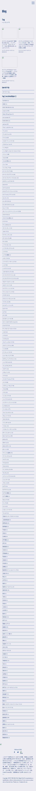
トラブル (4, 338)
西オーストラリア (6, 707)
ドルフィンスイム (6, 345)
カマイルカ (5, 187)
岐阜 (3, 613)
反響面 (4, 566)
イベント (4, 154)
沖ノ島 (4, 657)
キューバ (4, 208)
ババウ (4, 375)
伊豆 (3, 543)
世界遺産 (4, 526)
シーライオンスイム (7, 248)
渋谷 (3, 664)
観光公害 (4, 714)
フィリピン (5, 409)
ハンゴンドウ (5, 395)
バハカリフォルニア (7, 379)
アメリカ (4, 137)
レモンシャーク (6, 509)
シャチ (4, 265)
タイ (3, 315)
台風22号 (4, 573)
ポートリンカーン (6, 432)
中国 (3, 533)
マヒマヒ (4, 472)
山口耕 (4, 610)
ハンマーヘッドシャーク (8, 402)
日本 (3, 647)
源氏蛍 (4, 670)
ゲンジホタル (5, 224)
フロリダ (4, 419)
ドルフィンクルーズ (7, 342)
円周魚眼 (4, 553)
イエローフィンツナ (7, 141)
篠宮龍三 (4, 697)
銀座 (3, 727)
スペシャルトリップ (7, 291)
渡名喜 (4, 667)
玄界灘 (4, 674)
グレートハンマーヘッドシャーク (10, 211)
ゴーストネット (6, 228)
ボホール (4, 442)
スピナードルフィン (7, 281)
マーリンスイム (6, 456)
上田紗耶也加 (5, 519)
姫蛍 (3, 593)
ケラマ (4, 221)
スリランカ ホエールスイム (8, 50)
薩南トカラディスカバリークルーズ (11, 704)
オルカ (4, 184)
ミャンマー (5, 479)
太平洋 (4, 580)
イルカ (4, 157)
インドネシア (5, 167)
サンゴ (4, 241)
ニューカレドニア (6, 355)
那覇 (3, 721)
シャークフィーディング (8, 261)
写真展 (4, 556)
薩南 (3, 700)
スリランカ (5, 301)
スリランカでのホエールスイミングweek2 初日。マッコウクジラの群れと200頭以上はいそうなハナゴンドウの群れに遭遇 (26, 44)
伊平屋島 (4, 540)
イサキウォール (6, 144)
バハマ (4, 382)
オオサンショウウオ (7, 181)
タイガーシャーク (6, 318)
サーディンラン (6, 234)
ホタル (4, 439)
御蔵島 (4, 627)
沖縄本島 (4, 660)
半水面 (4, 563)
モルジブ (4, 499)
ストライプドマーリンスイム (9, 278)
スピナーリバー (6, 285)
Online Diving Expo (7, 114)
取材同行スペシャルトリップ (9, 570)
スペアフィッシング (7, 288)
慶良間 (4, 637)
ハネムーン (5, 372)
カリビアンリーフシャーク (9, 191)
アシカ (4, 130)
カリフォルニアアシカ (8, 194)
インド (4, 164)
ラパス (4, 506)
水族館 (4, 653)
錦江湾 (4, 731)
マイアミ (4, 459)
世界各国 (4, 523)
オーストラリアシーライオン (9, 177)
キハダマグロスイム (7, 204)
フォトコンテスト (6, 412)
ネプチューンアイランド (8, 358)
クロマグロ (5, 214)
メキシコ (4, 482)
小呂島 (4, 607)
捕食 (3, 640)
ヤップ (4, 503)
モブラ (4, 486)
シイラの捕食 (5, 254)
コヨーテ (4, 231)
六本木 (4, 550)
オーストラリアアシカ (8, 174)
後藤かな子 (5, 623)
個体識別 (4, 546)
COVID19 (4, 100)
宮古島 (4, 600)
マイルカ (4, 462)
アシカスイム (5, 134)
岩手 (3, 620)
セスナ (4, 308)
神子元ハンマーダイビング (9, 687)
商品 (3, 576)
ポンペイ (4, 449)
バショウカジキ (6, 365)
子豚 (3, 596)
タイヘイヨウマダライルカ (9, 322)
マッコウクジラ (6, 469)
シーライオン (5, 244)
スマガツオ (5, 295)
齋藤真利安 (5, 737)
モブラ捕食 (5, 496)
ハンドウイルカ (6, 399)
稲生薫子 (4, 694)
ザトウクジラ (5, 238)
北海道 (4, 560)
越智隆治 (4, 717)
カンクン (4, 198)
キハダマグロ (5, 201)
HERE (3, 104)
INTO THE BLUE (6, 107)
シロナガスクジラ (6, 271)
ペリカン (4, 426)
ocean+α (4, 110)
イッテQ (4, 147)
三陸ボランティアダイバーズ (9, 516)
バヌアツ (4, 368)
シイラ (4, 251)
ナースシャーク (6, 352)
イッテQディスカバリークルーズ (10, 151)
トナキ (4, 335)
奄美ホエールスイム (7, 586)
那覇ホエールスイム (7, 724)
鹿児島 (4, 734)
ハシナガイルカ (6, 362)
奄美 (3, 583)
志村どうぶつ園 (6, 633)
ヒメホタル (5, 405)
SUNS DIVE (5, 120)
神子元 (4, 684)
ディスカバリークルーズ (8, 328)
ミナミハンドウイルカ (8, 476)
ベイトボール (5, 422)
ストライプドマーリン (8, 275)
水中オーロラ (5, 650)
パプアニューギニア (7, 385)
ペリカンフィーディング (8, 429)
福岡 (3, 690)
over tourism (5, 117)
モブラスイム (5, 489)
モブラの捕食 (5, 493)
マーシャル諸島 (6, 452)
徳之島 (4, 630)
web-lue (4, 124)
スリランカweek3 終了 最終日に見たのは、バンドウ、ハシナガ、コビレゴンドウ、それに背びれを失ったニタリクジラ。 (9, 44)
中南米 (4, 529)
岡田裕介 (4, 617)
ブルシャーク (5, 415)
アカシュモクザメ (6, 127)
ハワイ (4, 392)
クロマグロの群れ (6, 218)
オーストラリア (6, 171)
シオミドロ (5, 258)
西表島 (4, 710)
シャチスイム (5, 268)
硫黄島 (4, 680)
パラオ (4, 389)
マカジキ (4, 466)
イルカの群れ (5, 161)
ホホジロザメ (5, 446)
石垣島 (4, 677)
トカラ (4, 332)
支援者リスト (5, 643)
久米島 (4, 536)
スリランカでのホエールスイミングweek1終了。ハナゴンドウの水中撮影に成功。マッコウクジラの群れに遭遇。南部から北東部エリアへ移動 (9, 74)
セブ (3, 312)
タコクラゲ (5, 325)
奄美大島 (4, 590)
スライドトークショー (8, 298)
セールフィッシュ (6, 305)
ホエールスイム (6, 436)
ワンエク (4, 513)
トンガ (4, 348)
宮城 (3, 603)
